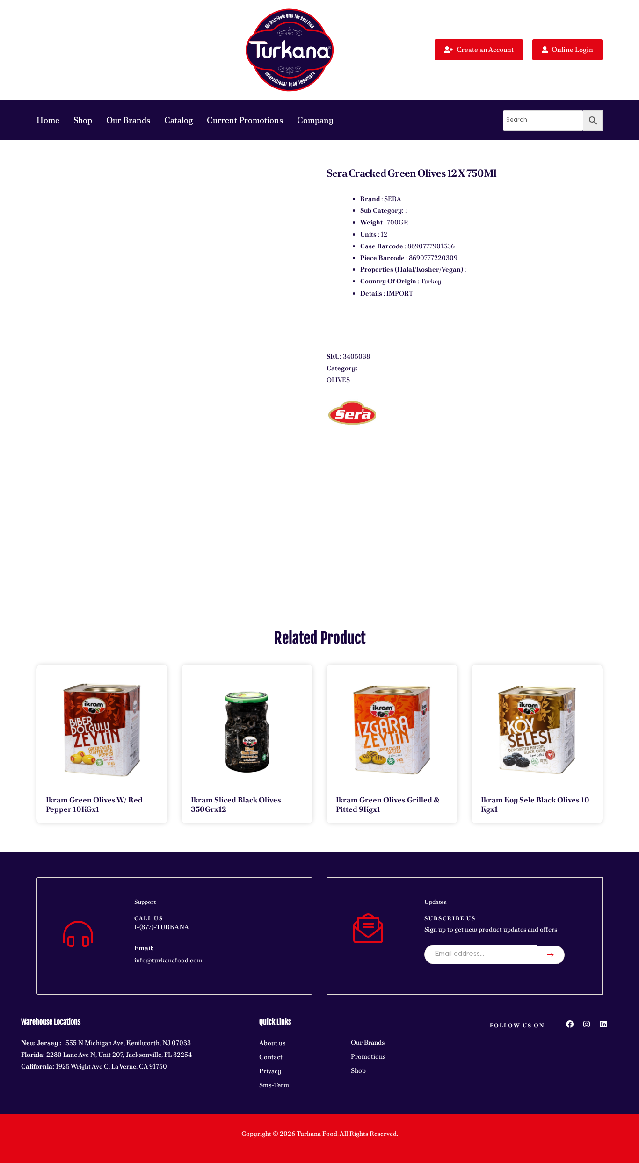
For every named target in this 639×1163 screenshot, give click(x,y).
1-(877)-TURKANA (161, 927)
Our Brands (128, 120)
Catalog (178, 120)
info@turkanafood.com (168, 960)
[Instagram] (586, 1024)
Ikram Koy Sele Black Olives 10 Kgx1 (535, 804)
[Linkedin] (603, 1024)
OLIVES (338, 380)
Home (47, 120)
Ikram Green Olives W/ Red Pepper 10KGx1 (94, 804)
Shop (82, 120)
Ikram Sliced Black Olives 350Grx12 (236, 804)
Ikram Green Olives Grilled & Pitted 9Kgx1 (387, 804)
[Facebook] (570, 1024)
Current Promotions (245, 120)
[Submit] (551, 955)
